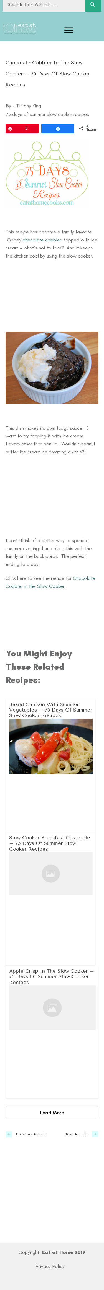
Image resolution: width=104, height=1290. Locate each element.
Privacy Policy (50, 1266)
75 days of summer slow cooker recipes (47, 114)
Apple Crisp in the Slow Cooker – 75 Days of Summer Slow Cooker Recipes (52, 1031)
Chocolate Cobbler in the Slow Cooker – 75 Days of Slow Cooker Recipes (48, 74)
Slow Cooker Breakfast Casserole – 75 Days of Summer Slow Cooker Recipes (50, 898)
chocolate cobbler (42, 240)
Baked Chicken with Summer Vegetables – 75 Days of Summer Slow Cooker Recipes (50, 765)
